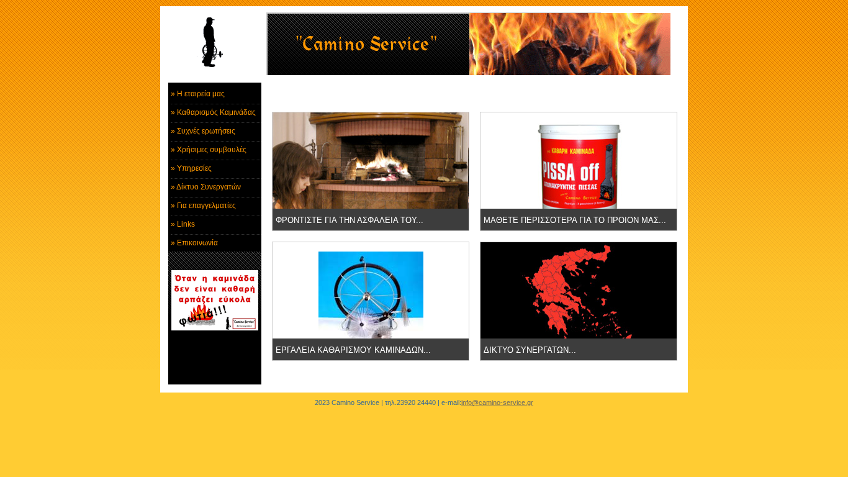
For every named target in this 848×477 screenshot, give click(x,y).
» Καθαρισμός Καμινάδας (213, 112)
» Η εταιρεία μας (198, 93)
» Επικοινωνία (194, 242)
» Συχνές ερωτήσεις (203, 131)
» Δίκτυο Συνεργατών (206, 187)
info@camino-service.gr (497, 402)
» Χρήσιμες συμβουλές (208, 149)
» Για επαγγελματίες (203, 205)
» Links (183, 224)
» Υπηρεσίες (191, 168)
